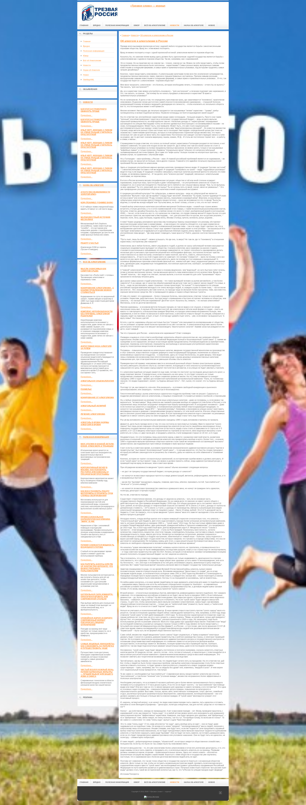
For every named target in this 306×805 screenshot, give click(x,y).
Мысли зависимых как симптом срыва (93, 270)
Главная (87, 41)
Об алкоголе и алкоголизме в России (144, 41)
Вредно (86, 46)
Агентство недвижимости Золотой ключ (95, 193)
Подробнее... (86, 115)
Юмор (85, 56)
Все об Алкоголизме (94, 262)
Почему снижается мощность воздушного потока (97, 546)
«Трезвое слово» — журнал (147, 5)
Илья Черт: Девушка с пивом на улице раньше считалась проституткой (96, 132)
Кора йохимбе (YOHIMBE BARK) (97, 202)
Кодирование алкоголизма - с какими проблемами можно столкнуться (97, 290)
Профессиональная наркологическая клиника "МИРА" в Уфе (95, 519)
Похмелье (86, 389)
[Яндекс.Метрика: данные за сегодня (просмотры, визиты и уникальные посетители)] (151, 797)
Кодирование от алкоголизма (97, 397)
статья (151, 804)
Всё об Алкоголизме (92, 60)
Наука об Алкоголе (91, 70)
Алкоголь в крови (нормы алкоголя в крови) (95, 423)
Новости (87, 65)
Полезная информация (93, 51)
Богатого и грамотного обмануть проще (93, 110)
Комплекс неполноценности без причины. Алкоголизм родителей (97, 313)
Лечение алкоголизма (93, 414)
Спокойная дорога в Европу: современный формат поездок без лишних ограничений (97, 621)
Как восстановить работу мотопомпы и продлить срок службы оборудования (97, 493)
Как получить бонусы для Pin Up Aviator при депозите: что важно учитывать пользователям (97, 567)
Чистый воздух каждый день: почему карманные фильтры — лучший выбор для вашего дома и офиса (97, 673)
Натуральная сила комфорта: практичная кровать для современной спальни (97, 596)
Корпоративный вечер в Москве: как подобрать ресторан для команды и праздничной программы (95, 470)
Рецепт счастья (89, 243)
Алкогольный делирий (93, 406)
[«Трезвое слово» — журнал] (99, 11)
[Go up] (220, 793)
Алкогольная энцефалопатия (97, 381)
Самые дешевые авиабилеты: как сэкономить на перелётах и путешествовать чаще (98, 646)
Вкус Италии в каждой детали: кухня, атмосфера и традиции (97, 445)
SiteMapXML (88, 80)
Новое (86, 75)
